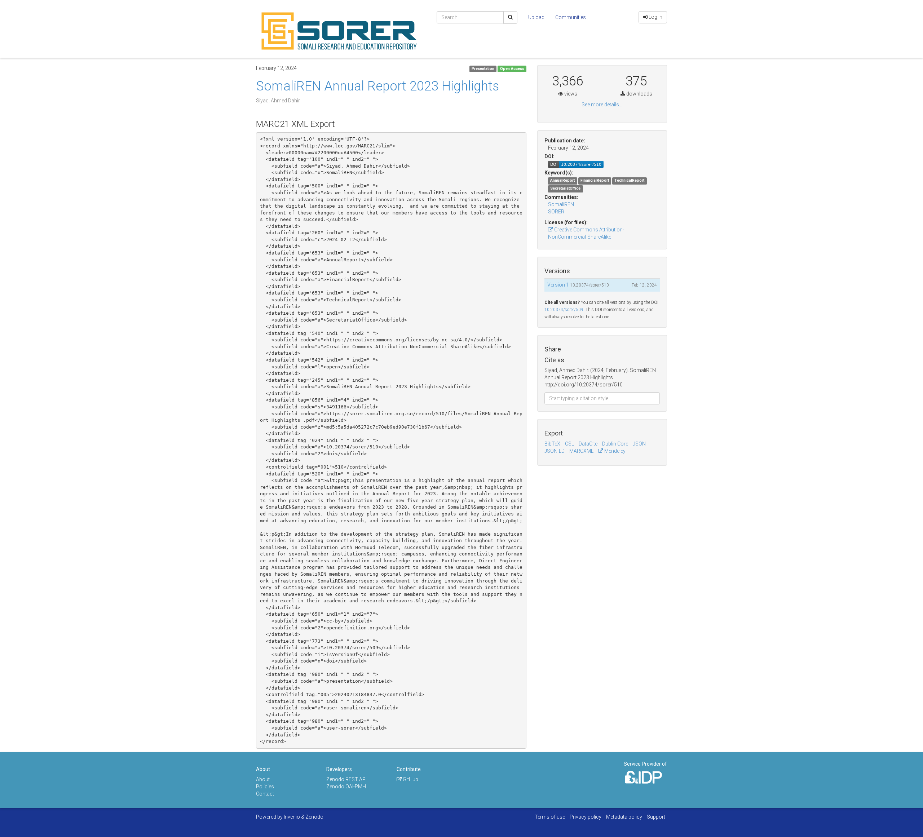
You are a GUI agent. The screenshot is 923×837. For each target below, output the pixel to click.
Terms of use (550, 817)
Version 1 (558, 285)
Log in (655, 17)
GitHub (410, 779)
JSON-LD (554, 451)
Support (656, 817)
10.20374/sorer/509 (563, 309)
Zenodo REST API (346, 779)
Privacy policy (585, 817)
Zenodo (314, 817)
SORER (556, 211)
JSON (639, 444)
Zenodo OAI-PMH (346, 786)
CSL (569, 444)
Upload (536, 17)
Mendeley (614, 451)
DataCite (588, 444)
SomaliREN (561, 204)
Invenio (292, 817)
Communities (570, 17)
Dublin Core (615, 444)
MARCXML (581, 451)
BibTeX (552, 444)
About (263, 779)
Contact (265, 794)
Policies (265, 786)
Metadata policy (624, 817)
